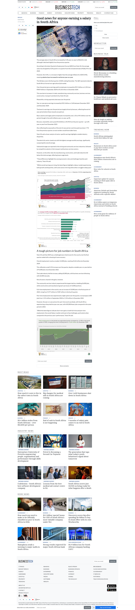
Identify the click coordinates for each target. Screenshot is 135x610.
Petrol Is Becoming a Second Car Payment (52, 453)
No (96, 28)
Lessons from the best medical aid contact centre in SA (54, 486)
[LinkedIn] (28, 7)
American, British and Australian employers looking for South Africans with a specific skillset (105, 192)
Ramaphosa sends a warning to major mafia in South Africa (29, 547)
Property (81, 13)
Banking (24, 13)
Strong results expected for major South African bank (54, 546)
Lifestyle (20, 391)
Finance (41, 13)
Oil (109, 1)
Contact (21, 590)
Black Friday (72, 566)
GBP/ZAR (64, 1)
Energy (49, 13)
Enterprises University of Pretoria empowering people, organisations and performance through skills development (29, 456)
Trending (90, 13)
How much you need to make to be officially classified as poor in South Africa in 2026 (29, 518)
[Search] (116, 13)
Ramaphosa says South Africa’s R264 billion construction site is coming (105, 159)
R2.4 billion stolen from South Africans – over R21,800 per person (27, 422)
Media (46, 576)
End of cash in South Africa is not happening (54, 421)
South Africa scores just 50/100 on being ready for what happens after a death (79, 486)
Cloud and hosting (99, 569)
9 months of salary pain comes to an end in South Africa (79, 422)
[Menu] (18, 13)
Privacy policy (24, 593)
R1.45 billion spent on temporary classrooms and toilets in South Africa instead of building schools (105, 204)
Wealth (98, 13)
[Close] (117, 607)
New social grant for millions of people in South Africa (105, 215)
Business (33, 13)
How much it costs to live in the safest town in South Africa (29, 395)
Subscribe (113, 7)
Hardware (22, 574)
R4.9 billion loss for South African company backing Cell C (79, 547)
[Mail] (32, 25)
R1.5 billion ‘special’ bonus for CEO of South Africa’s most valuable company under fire (54, 518)
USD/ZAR (48, 1)
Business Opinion (74, 569)
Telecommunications (74, 542)
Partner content (23, 449)
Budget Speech (23, 569)
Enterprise (47, 571)
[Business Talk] (37, 7)
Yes (96, 25)
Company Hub (108, 13)
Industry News (70, 13)
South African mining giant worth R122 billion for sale (103, 137)
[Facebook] (19, 7)
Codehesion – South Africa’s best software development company (29, 486)
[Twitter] (22, 7)
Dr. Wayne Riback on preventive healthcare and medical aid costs (105, 98)
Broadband (97, 566)
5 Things (21, 566)
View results (105, 37)
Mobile (70, 576)
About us (22, 585)
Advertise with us (24, 588)
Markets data (22, 1)
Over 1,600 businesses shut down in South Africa (79, 394)
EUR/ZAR (80, 1)
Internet (71, 574)
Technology (72, 579)
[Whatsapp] (25, 7)
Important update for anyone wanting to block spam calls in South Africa (104, 181)
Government (21, 513)
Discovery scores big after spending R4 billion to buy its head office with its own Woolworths (79, 518)
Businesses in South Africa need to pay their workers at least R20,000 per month (105, 148)
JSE (30, 1)
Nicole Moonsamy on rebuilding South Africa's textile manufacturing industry (105, 75)
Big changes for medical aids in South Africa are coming (53, 395)
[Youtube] (31, 7)
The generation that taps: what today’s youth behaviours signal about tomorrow (78, 455)
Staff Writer (21, 19)
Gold (94, 1)
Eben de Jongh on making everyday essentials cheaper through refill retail (104, 121)
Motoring (58, 13)
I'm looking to (99, 31)
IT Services (96, 574)
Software (47, 579)
